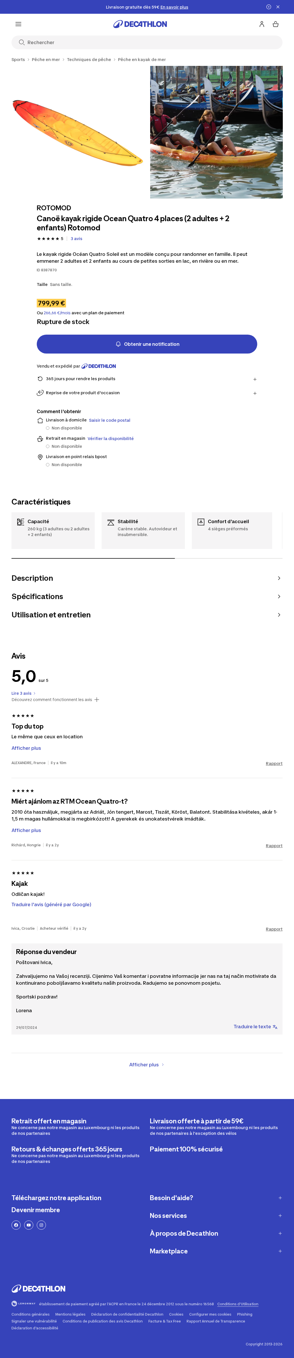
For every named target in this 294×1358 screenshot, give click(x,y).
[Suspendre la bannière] (268, 6)
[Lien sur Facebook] (16, 1225)
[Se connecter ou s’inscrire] (262, 24)
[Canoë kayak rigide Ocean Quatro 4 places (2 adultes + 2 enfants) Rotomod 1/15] (77, 132)
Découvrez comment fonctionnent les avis (51, 699)
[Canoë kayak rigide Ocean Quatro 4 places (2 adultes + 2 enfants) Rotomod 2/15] (216, 132)
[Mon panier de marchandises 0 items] (276, 24)
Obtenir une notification (151, 344)
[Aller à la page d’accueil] (140, 24)
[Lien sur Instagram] (41, 1225)
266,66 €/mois (57, 313)
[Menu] (18, 24)
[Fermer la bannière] (278, 6)
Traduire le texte (252, 1026)
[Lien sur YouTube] (28, 1225)
